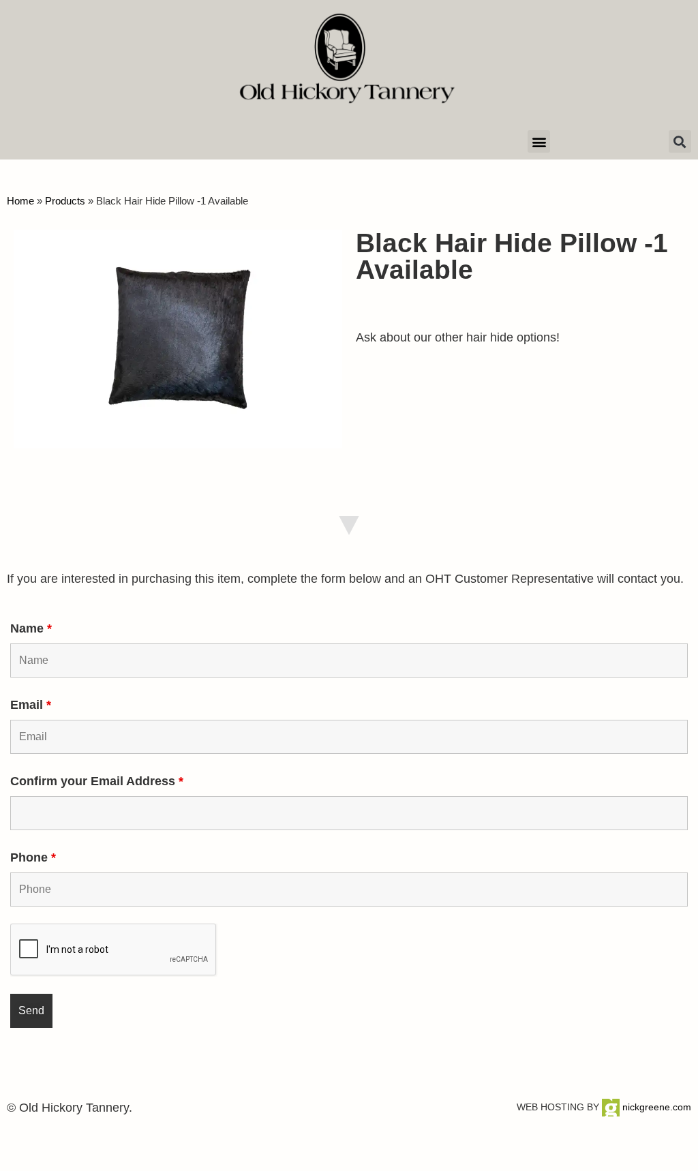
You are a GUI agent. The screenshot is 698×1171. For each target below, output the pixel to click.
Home (20, 201)
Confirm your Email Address (96, 781)
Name (31, 628)
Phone (33, 857)
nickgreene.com (655, 1106)
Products (65, 201)
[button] (539, 141)
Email (30, 705)
